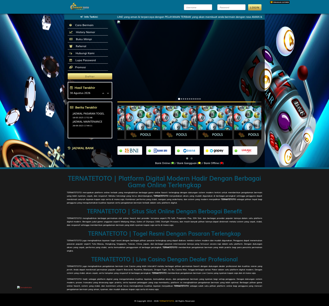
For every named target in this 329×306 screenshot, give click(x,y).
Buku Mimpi (83, 39)
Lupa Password (85, 60)
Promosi (80, 67)
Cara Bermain (84, 25)
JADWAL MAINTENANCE (87, 121)
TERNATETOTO (74, 192)
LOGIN (254, 7)
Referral (80, 46)
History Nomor (84, 32)
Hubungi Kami (84, 53)
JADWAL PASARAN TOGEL (88, 113)
